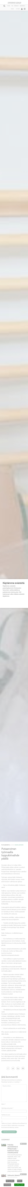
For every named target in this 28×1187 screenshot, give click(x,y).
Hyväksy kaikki (19, 1185)
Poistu (20, 1181)
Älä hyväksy (10, 1181)
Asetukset (7, 1185)
